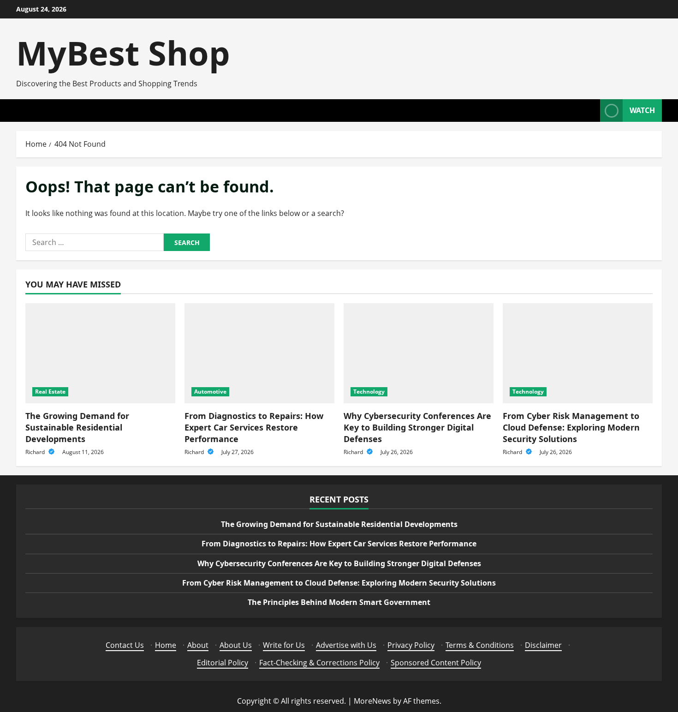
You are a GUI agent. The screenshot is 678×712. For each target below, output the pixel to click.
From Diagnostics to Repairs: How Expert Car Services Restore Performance (253, 427)
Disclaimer (543, 645)
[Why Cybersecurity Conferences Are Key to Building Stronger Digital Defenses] (419, 353)
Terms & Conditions (480, 645)
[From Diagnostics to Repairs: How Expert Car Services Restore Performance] (259, 353)
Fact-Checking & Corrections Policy (319, 663)
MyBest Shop (123, 52)
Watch (642, 110)
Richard (35, 452)
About (197, 645)
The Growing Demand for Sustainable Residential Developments (77, 427)
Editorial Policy (222, 663)
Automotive (210, 391)
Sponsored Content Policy (436, 663)
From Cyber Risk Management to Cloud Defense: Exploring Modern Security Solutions (571, 427)
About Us (236, 645)
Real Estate (50, 391)
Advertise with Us (346, 645)
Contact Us (125, 645)
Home (165, 645)
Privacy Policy (410, 645)
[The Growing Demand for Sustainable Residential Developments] (100, 353)
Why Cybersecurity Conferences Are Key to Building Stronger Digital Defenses (417, 427)
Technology (369, 391)
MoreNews (372, 701)
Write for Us (284, 645)
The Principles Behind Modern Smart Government (339, 602)
